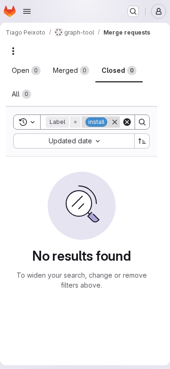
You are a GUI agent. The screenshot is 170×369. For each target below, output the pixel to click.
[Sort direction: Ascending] (142, 141)
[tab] (26, 70)
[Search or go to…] (133, 11)
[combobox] (73, 141)
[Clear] (127, 122)
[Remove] (114, 122)
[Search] (142, 122)
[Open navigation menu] (26, 11)
